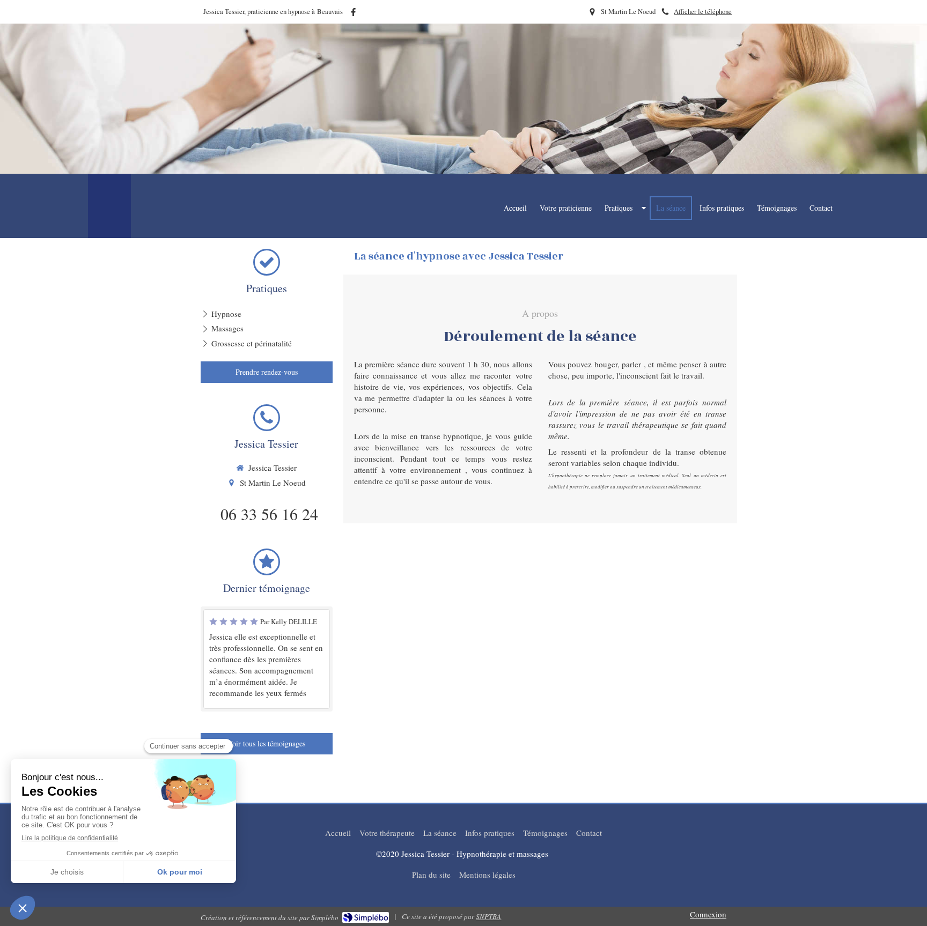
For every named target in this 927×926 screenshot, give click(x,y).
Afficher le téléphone (703, 11)
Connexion (708, 914)
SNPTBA (488, 916)
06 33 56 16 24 (269, 513)
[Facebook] (353, 14)
